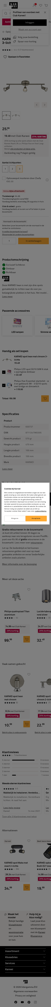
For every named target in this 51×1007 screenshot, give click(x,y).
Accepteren (36, 518)
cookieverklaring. (41, 511)
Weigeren (14, 518)
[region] (25, 503)
